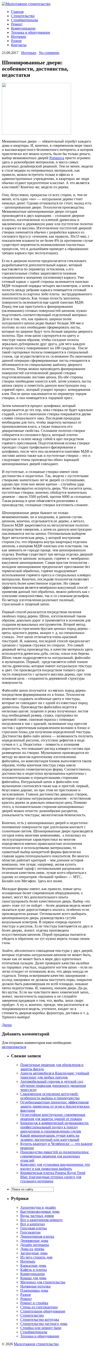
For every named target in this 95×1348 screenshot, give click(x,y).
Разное (16, 41)
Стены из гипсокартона (39, 1307)
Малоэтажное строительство (36, 1344)
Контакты (19, 45)
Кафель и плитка (33, 1270)
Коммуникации (23, 28)
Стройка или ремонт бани (40, 1328)
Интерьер (18, 37)
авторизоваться (14, 1047)
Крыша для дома (33, 1278)
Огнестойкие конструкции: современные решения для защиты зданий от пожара (52, 1117)
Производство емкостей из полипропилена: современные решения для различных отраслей (54, 1156)
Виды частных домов (37, 1216)
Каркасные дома (33, 1265)
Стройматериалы (24, 20)
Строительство (23, 16)
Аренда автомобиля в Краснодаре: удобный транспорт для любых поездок (54, 1075)
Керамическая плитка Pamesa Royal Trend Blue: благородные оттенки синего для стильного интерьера (52, 1177)
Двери (7, 1025)
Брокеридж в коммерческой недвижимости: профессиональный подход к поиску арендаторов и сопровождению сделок (54, 1127)
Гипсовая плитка (33, 1228)
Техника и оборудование (30, 32)
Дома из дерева (32, 1249)
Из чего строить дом (36, 1257)
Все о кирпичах (32, 1224)
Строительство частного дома (43, 1324)
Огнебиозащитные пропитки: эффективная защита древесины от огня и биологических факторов (55, 1106)
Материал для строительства (42, 1282)
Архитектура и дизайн (38, 1207)
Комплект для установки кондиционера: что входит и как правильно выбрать (55, 1167)
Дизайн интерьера (34, 1245)
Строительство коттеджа (39, 1319)
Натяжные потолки (35, 1286)
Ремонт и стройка (34, 1303)
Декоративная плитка (37, 1236)
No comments (49, 53)
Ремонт (17, 24)
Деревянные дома (34, 1241)
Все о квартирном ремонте (41, 1220)
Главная (17, 12)
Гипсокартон (30, 1232)
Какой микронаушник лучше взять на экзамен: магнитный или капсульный (49, 1137)
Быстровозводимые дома (39, 1211)
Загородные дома (34, 1253)
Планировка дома (34, 1290)
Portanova (56, 158)
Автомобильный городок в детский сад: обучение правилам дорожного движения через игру (53, 1085)
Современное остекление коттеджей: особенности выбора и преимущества (50, 1096)
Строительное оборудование (42, 1311)
